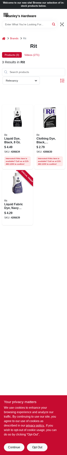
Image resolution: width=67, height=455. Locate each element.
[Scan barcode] (62, 24)
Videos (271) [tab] (31, 54)
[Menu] (5, 14)
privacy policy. (35, 425)
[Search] (54, 24)
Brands (14, 38)
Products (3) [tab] (12, 54)
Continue (14, 447)
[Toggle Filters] (62, 81)
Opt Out (37, 447)
